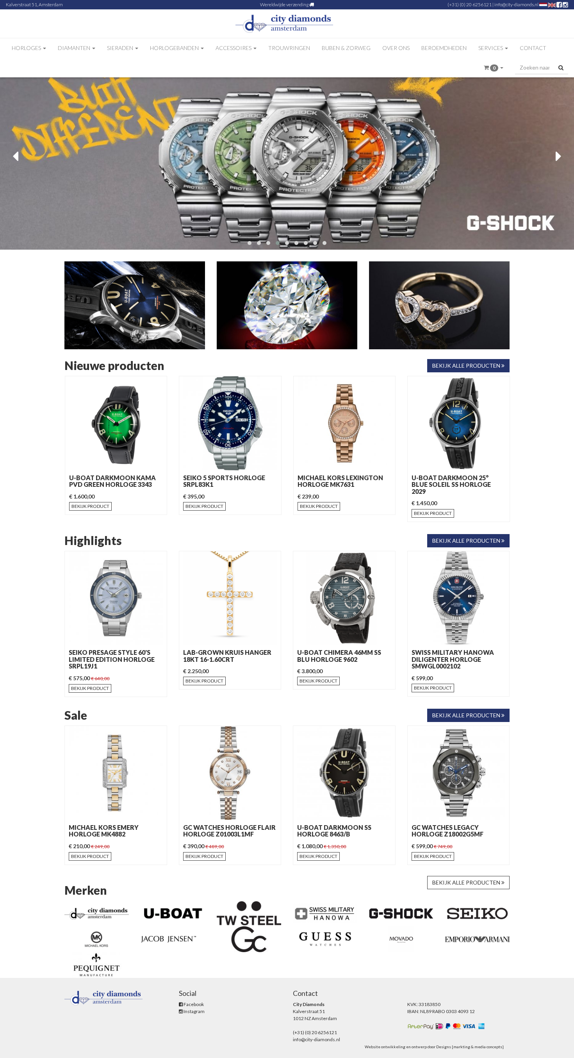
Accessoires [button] (234, 48)
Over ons (396, 48)
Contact (533, 48)
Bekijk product (90, 506)
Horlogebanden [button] (175, 48)
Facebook (193, 1004)
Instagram (194, 1011)
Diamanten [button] (74, 48)
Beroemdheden (444, 48)
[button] (493, 68)
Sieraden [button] (120, 48)
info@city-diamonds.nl (516, 4)
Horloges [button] (27, 48)
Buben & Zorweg (346, 48)
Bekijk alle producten (466, 365)
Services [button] (491, 48)
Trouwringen (289, 48)
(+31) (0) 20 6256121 (469, 4)
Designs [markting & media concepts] (470, 1046)
